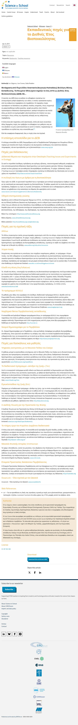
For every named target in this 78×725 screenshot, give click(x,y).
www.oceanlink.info (34, 482)
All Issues (20, 12)
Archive (4, 624)
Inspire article (73, 30)
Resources (10, 55)
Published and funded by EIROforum (12, 717)
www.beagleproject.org (54, 307)
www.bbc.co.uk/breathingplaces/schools (41, 263)
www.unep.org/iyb (47, 147)
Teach (41, 12)
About (53, 12)
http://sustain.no (32, 323)
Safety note (5, 616)
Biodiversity (13, 58)
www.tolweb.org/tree (12, 380)
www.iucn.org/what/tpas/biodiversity (20, 421)
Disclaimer (5, 619)
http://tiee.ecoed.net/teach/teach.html (29, 173)
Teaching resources (24, 58)
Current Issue (11, 12)
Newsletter (60, 5)
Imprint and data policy (9, 608)
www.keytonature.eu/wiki (10, 286)
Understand (34, 12)
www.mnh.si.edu (35, 458)
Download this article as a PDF (38, 559)
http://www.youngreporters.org (49, 338)
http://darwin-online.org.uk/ (16, 439)
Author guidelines (7, 16)
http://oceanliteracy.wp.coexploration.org (26, 222)
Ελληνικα (7, 70)
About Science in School (9, 603)
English (6, 68)
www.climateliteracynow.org (21, 218)
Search (68, 5)
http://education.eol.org (41, 401)
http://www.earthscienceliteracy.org (28, 214)
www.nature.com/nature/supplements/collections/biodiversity (22, 191)
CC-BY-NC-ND (6, 549)
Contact (52, 5)
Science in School (32, 26)
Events (47, 12)
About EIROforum (7, 606)
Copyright (5, 614)
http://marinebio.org (69, 473)
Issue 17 (48, 26)
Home (3, 12)
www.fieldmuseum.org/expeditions (21, 362)
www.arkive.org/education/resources (36, 245)
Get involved (60, 12)
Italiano (6, 73)
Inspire (27, 12)
